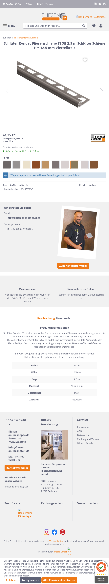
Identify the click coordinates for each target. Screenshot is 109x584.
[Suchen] (83, 26)
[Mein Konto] (100, 25)
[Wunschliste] (93, 25)
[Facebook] (99, 185)
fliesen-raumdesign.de (16, 486)
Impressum (83, 427)
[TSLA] (94, 165)
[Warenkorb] (105, 25)
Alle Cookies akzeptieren (59, 580)
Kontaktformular (17, 468)
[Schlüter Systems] (98, 138)
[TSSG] (16, 165)
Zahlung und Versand (88, 439)
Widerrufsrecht (85, 443)
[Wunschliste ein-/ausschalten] (85, 60)
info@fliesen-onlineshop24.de (23, 217)
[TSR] (36, 165)
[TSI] (26, 165)
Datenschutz (84, 435)
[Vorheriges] (7, 90)
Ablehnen (11, 580)
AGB (79, 431)
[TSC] (65, 165)
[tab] (46, 318)
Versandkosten (56, 541)
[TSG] (7, 165)
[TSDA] (55, 165)
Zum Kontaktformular (73, 265)
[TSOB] (74, 165)
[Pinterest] (104, 185)
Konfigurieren (30, 580)
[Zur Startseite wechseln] (54, 17)
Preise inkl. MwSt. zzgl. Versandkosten (18, 147)
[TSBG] (84, 165)
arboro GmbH (60, 551)
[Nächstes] (102, 90)
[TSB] (45, 165)
